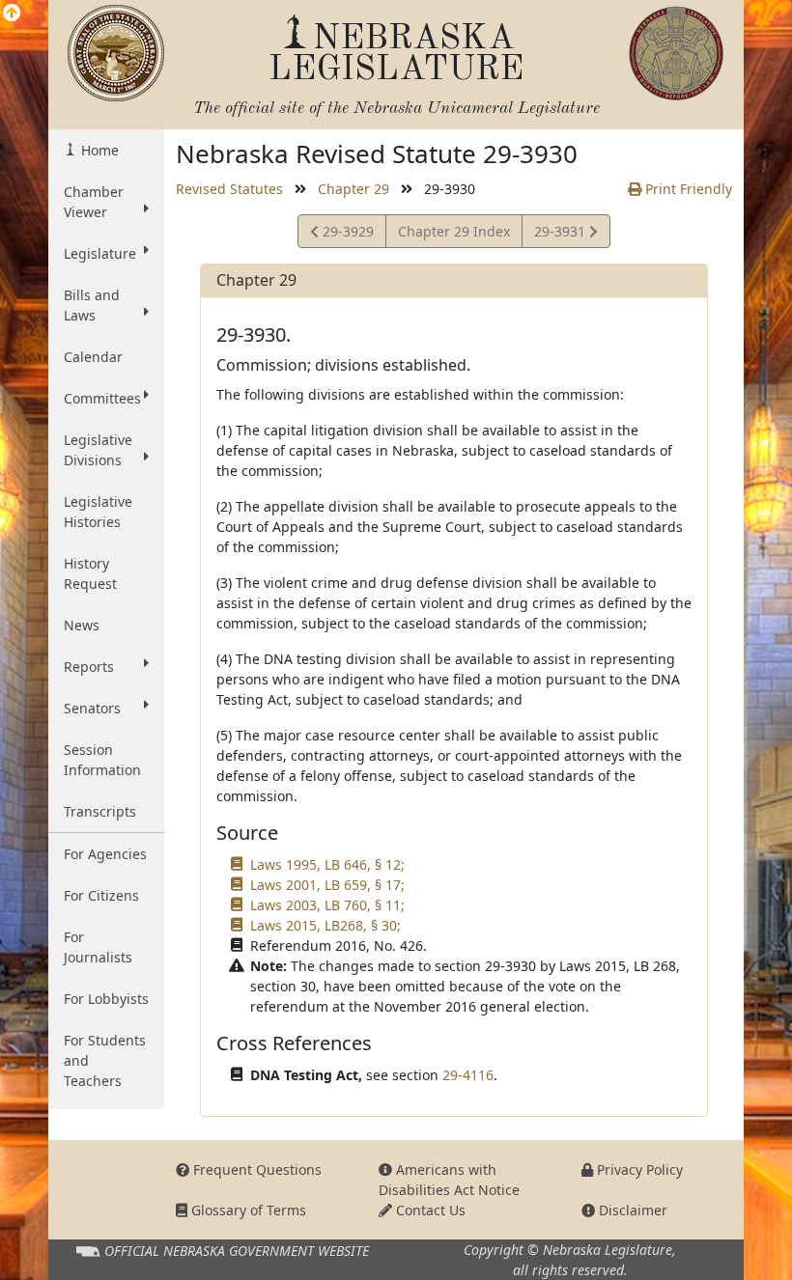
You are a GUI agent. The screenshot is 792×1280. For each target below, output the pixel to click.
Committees (102, 398)
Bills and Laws (92, 305)
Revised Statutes (229, 189)
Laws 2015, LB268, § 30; (325, 925)
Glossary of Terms (246, 1210)
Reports (89, 666)
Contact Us (429, 1210)
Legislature (100, 253)
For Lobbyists (106, 998)
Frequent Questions (255, 1169)
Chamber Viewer (94, 201)
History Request (90, 573)
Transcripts (100, 811)
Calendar (93, 357)
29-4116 (468, 1075)
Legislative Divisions (98, 450)
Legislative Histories (98, 511)
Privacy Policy (638, 1169)
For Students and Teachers (105, 1060)
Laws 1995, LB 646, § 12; (327, 864)
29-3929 (346, 234)
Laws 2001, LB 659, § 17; (327, 885)
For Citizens (101, 895)
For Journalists (98, 947)
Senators (92, 708)
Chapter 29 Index (454, 231)
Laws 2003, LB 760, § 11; (327, 905)
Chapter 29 (353, 189)
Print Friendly (686, 189)
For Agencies (105, 854)
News (81, 625)
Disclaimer (631, 1210)
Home (98, 150)
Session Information (102, 759)
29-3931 (561, 234)
